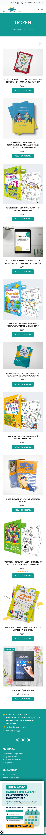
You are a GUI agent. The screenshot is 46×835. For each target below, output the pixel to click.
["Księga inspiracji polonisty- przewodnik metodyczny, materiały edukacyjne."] (23, 62)
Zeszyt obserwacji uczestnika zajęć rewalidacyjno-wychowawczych (23, 374)
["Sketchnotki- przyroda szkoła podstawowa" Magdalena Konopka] (23, 299)
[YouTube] (29, 740)
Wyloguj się (7, 762)
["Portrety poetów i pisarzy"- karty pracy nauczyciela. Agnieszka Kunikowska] (23, 538)
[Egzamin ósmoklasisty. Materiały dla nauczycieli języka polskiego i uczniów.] (23, 242)
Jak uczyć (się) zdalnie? (23, 690)
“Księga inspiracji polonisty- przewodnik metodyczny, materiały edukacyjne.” (23, 80)
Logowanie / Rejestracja (13, 754)
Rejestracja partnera (11, 777)
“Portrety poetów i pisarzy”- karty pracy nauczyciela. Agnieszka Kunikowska (23, 563)
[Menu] (42, 9)
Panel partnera (9, 774)
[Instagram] (23, 740)
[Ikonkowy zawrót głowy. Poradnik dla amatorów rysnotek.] (23, 603)
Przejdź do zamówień (12, 759)
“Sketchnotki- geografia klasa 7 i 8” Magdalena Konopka (23, 209)
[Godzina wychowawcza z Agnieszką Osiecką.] (23, 475)
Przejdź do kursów (10, 757)
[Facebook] (17, 740)
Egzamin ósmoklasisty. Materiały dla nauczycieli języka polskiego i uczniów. (23, 261)
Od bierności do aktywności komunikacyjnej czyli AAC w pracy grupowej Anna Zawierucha (23, 145)
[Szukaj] (39, 9)
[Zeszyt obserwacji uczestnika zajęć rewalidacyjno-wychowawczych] (23, 355)
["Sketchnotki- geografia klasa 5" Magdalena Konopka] (23, 412)
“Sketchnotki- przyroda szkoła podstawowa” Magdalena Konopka (23, 324)
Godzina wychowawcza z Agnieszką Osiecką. (23, 500)
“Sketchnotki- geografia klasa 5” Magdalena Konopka (23, 437)
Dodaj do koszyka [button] (23, 90)
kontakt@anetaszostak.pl (16, 727)
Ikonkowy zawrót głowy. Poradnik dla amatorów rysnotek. (23, 628)
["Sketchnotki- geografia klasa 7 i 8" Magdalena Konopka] (23, 184)
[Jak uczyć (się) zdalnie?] (23, 666)
